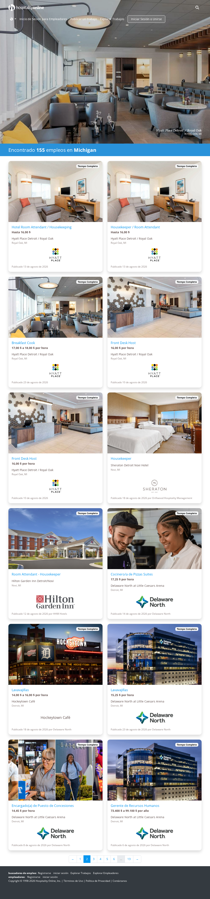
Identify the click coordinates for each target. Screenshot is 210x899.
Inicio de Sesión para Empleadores (43, 19)
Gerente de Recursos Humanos (135, 805)
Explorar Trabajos (112, 19)
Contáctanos (120, 881)
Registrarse (44, 873)
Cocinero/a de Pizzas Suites (132, 574)
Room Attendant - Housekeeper (36, 574)
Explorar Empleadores (106, 873)
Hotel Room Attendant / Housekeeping (42, 227)
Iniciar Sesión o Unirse (146, 19)
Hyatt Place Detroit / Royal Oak (179, 130)
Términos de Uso (73, 881)
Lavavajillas (20, 690)
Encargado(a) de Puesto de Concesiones (43, 805)
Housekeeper (121, 458)
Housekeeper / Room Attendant (135, 227)
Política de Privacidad (98, 881)
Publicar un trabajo (83, 19)
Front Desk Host (123, 343)
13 (129, 859)
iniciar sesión (60, 873)
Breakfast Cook (23, 343)
